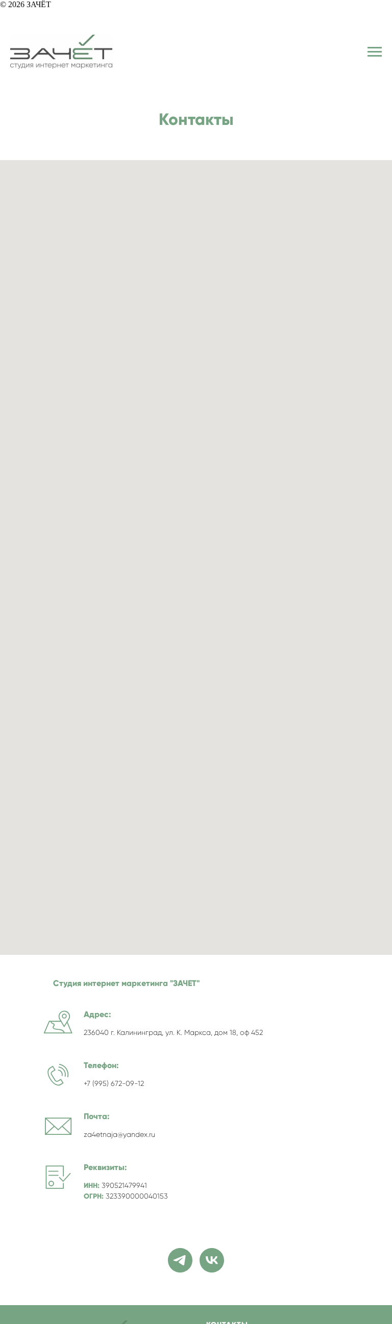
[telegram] (180, 1260)
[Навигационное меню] (375, 52)
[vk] (212, 1260)
